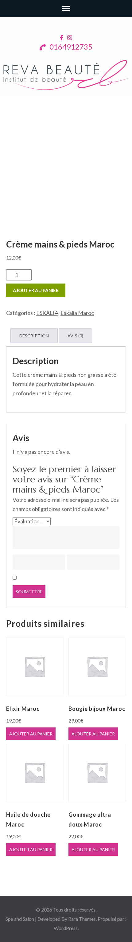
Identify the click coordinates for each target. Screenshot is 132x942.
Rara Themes (82, 919)
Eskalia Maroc (77, 312)
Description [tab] (34, 335)
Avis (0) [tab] (75, 335)
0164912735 (70, 46)
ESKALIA (47, 312)
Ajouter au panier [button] (30, 733)
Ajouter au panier (36, 290)
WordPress (66, 928)
